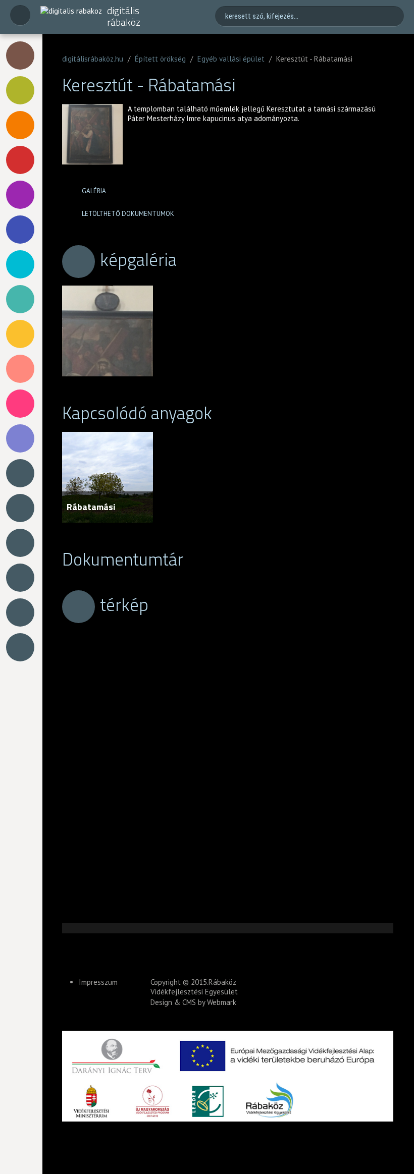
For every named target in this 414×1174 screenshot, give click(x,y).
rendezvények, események (22, 369)
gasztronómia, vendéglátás (22, 403)
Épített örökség (160, 59)
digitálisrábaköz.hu (92, 59)
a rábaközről (22, 578)
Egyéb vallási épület (231, 59)
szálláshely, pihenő (22, 438)
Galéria (94, 191)
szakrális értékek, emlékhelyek (22, 195)
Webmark (221, 1002)
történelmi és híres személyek (22, 125)
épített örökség (22, 55)
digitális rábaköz (123, 16)
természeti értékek (22, 90)
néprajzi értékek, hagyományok (22, 160)
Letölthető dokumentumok (128, 213)
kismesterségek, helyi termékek (22, 299)
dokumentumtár (22, 508)
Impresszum (98, 982)
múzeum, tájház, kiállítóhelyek (22, 264)
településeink (22, 612)
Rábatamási (91, 507)
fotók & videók (22, 473)
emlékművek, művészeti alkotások (22, 229)
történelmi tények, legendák (22, 334)
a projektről (22, 543)
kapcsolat (22, 647)
